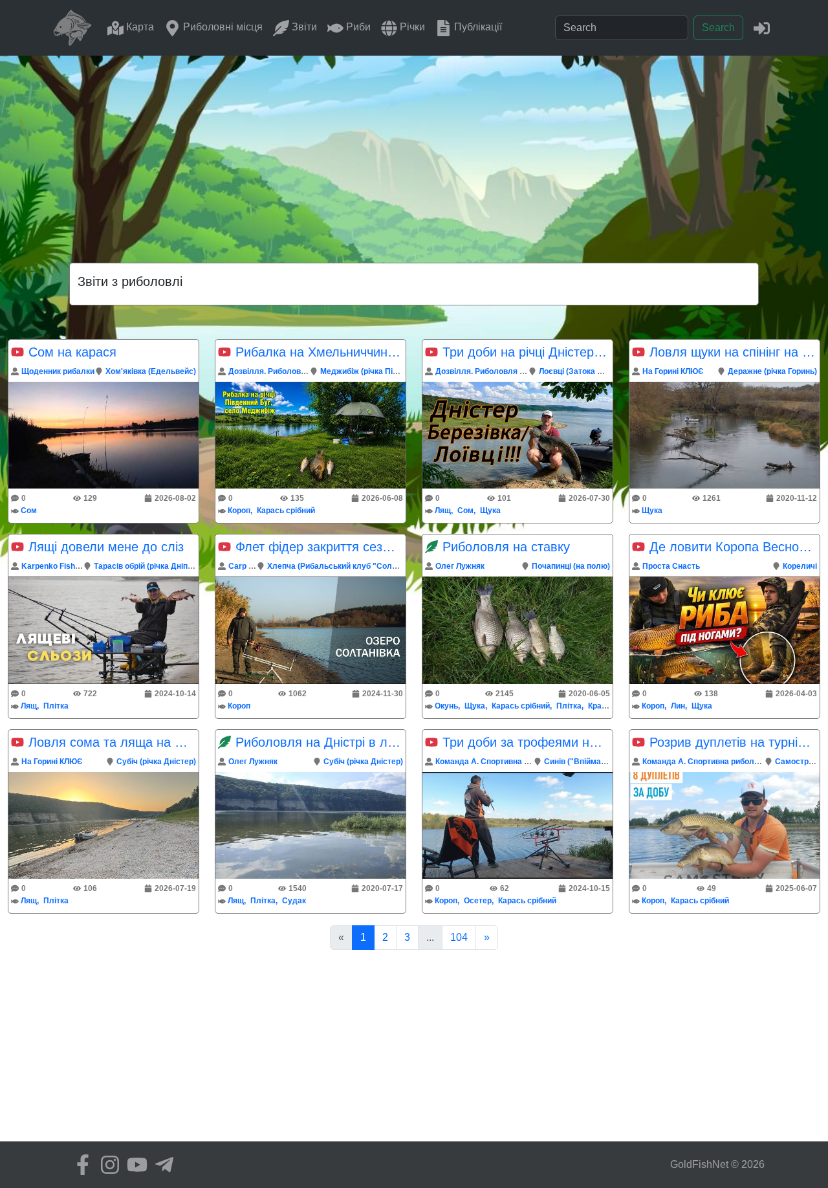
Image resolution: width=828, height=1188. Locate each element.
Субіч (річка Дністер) (156, 761)
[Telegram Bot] (161, 1164)
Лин (678, 705)
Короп (239, 510)
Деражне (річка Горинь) (772, 371)
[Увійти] (761, 27)
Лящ (443, 510)
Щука (490, 510)
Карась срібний (286, 510)
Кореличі (800, 566)
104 (459, 937)
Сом (29, 510)
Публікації (477, 26)
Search (718, 27)
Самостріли (797, 761)
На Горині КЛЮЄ (673, 371)
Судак (294, 900)
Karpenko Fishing (53, 566)
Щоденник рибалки (57, 371)
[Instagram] (106, 1164)
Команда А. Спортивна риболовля (500, 761)
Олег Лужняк (460, 566)
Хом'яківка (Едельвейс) (150, 371)
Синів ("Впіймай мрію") (588, 761)
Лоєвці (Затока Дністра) (584, 371)
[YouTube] (133, 1164)
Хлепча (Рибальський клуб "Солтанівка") (346, 566)
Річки (411, 26)
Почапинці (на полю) (571, 566)
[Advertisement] (414, 152)
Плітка (56, 705)
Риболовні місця (221, 26)
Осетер (478, 900)
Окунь (446, 705)
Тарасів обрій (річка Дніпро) (146, 566)
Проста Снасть (671, 566)
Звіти (303, 26)
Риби (357, 26)
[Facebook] (79, 1164)
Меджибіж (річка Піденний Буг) (379, 371)
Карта (139, 26)
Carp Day (245, 566)
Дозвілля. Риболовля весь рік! (286, 371)
